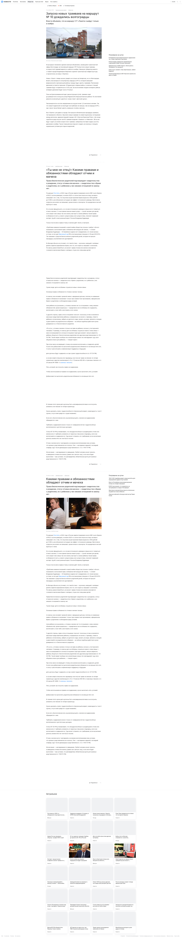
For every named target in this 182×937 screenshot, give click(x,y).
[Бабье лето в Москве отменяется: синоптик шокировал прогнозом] (125, 831)
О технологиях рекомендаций (132, 936)
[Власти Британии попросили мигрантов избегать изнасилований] (102, 854)
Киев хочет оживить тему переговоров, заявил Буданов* (122, 70)
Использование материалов (160, 936)
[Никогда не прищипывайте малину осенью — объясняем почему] (57, 877)
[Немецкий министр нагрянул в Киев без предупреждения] (79, 877)
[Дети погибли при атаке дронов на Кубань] (102, 831)
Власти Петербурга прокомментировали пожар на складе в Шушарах (120, 483)
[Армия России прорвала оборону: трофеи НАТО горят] (57, 831)
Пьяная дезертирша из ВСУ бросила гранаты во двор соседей (122, 74)
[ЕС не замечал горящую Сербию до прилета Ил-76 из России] (79, 831)
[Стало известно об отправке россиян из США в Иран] (102, 899)
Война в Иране (52, 5)
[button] (74, 43)
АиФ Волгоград (58, 166)
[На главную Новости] (7, 1)
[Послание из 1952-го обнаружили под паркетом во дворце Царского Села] (57, 808)
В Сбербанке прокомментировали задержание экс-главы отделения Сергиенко (122, 58)
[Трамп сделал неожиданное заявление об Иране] (102, 922)
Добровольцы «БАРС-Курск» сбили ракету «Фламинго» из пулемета (121, 66)
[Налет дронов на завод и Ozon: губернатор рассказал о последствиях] (125, 854)
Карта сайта (176, 936)
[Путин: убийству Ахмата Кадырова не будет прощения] (79, 854)
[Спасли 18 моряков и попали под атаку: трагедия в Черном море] (57, 899)
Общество (70, 10)
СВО (60, 5)
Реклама (12, 936)
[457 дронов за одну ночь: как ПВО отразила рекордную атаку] (79, 922)
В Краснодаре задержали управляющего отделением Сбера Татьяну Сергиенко (120, 62)
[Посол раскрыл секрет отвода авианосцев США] (125, 877)
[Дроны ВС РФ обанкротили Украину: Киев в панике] (57, 922)
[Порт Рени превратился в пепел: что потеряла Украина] (125, 808)
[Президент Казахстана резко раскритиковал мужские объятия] (79, 899)
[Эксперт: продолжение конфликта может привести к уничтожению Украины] (57, 854)
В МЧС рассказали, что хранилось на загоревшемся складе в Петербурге (119, 487)
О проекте (123, 936)
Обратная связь (170, 936)
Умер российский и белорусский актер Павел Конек (122, 495)
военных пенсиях (66, 362)
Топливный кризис (70, 5)
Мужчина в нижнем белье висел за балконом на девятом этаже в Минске (121, 491)
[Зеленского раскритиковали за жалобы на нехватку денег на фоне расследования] (125, 899)
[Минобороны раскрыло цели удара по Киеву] (125, 922)
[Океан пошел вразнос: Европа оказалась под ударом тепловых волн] (102, 808)
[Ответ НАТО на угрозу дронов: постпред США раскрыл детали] (102, 877)
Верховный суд (63, 234)
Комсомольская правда (61, 10)
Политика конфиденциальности (146, 936)
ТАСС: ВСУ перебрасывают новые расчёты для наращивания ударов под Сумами (122, 479)
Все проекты (17, 936)
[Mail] (2, 1)
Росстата (56, 193)
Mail (2, 936)
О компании (6, 936)
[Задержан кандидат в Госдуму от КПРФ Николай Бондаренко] (79, 808)
